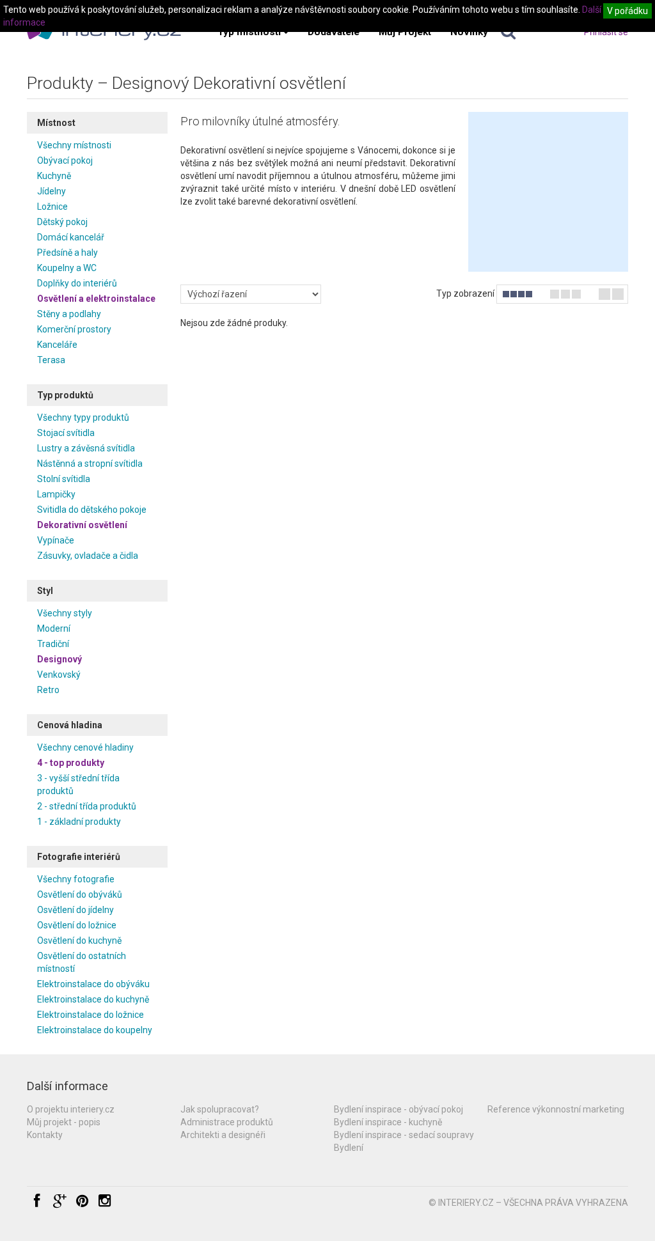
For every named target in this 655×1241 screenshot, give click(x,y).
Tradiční (53, 644)
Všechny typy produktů (83, 417)
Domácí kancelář (70, 237)
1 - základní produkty (79, 821)
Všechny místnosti (74, 145)
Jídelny (51, 191)
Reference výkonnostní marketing (555, 1109)
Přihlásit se (606, 32)
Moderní (53, 628)
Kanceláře (57, 345)
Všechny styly (64, 613)
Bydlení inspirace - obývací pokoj (398, 1109)
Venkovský (59, 674)
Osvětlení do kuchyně (79, 940)
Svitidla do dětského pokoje (91, 509)
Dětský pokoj (62, 222)
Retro (48, 690)
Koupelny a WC (67, 268)
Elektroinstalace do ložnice (90, 1015)
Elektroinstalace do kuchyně (93, 999)
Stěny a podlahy (69, 314)
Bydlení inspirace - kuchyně (388, 1122)
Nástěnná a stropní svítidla (90, 463)
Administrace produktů (226, 1122)
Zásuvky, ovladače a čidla (87, 555)
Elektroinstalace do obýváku (93, 984)
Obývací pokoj (65, 160)
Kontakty (45, 1135)
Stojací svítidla (66, 433)
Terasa (51, 360)
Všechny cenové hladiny (85, 747)
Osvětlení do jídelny (75, 910)
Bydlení (348, 1148)
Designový (59, 659)
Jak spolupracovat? (219, 1109)
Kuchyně (54, 176)
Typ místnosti (249, 32)
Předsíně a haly (67, 252)
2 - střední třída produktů (86, 806)
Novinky (469, 32)
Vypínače (55, 540)
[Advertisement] (548, 192)
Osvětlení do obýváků (79, 894)
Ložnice (52, 206)
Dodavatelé (333, 32)
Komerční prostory (74, 329)
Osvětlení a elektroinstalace (96, 298)
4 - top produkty (70, 763)
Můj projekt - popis (63, 1122)
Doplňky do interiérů (77, 283)
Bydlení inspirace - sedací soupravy (404, 1135)
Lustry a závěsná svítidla (86, 448)
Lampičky (56, 494)
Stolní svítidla (63, 479)
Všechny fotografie (75, 879)
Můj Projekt (405, 32)
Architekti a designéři (222, 1135)
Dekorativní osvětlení (82, 525)
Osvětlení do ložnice (76, 925)
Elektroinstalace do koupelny (94, 1030)
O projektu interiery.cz (70, 1109)
